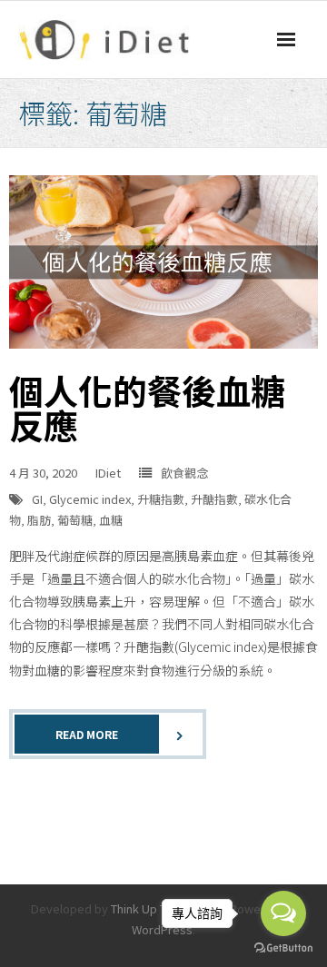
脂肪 (39, 519)
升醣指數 (214, 499)
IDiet (108, 472)
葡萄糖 (75, 519)
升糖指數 (160, 499)
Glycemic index (90, 499)
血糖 (111, 519)
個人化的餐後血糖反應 (147, 407)
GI (37, 499)
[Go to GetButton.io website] (283, 948)
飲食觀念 (184, 472)
